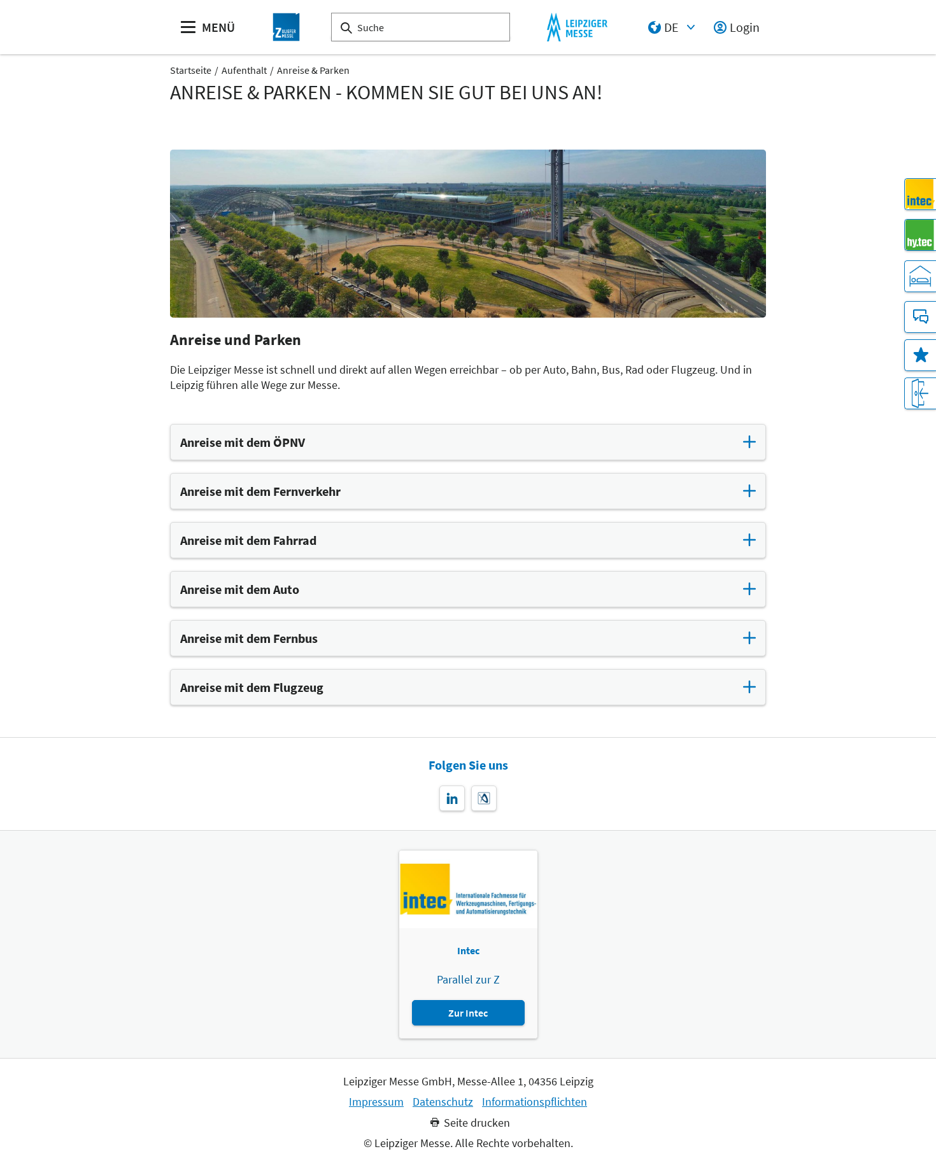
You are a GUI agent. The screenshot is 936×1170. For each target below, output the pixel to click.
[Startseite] (286, 27)
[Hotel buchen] (920, 276)
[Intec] (920, 194)
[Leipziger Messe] (577, 27)
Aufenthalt (244, 70)
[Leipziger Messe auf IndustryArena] (484, 798)
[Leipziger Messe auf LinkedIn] (452, 798)
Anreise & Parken (313, 70)
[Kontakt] (920, 317)
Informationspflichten (534, 1102)
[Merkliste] (920, 355)
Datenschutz (443, 1102)
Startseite (190, 70)
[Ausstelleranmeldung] (920, 393)
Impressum (376, 1102)
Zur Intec (468, 1012)
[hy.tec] (920, 235)
